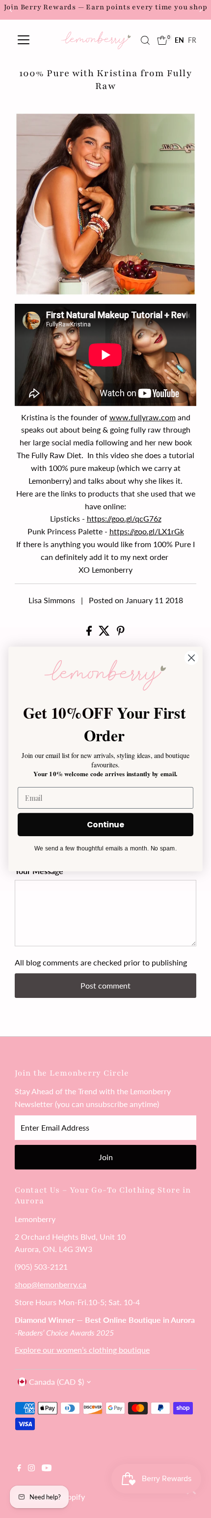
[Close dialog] (191, 658)
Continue (105, 824)
